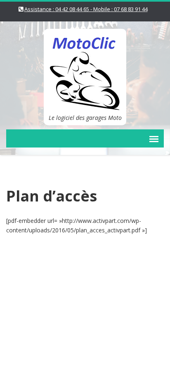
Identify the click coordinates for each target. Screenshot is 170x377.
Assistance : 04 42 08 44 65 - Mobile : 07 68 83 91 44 (86, 9)
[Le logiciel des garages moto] (85, 68)
